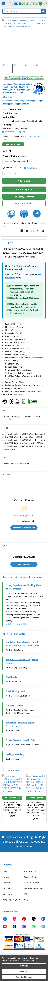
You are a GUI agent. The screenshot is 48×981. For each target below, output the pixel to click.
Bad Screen (11, 722)
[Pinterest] (43, 230)
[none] (24, 40)
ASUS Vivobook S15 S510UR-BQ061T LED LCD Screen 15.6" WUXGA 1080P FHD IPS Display (12, 807)
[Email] (27, 230)
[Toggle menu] (3, 3)
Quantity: (19, 167)
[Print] (32, 230)
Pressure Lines (13, 726)
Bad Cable (10, 641)
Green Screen (23, 641)
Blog (26, 899)
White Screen (20, 645)
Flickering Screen (26, 722)
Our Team (7, 888)
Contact (6, 882)
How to (6, 877)
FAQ (26, 894)
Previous (3, 798)
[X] (38, 230)
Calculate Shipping (13, 144)
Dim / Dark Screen (14, 705)
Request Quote (30, 877)
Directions (7, 894)
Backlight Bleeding (15, 754)
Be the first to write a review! (24, 527)
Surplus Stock (30, 871)
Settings (24, 965)
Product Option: (15, 156)
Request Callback (31, 882)
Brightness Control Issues (18, 659)
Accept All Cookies (24, 977)
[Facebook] (21, 230)
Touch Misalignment (15, 691)
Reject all (24, 971)
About (5, 871)
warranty (18, 394)
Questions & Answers (24, 556)
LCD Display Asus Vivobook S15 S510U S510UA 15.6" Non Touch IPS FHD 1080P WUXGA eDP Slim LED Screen (35, 809)
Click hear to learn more (16, 623)
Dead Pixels (11, 677)
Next (44, 798)
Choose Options (12, 798)
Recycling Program (11, 899)
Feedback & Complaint (34, 888)
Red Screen (33, 645)
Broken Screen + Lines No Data (20, 740)
